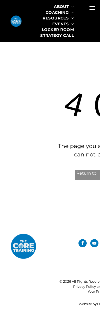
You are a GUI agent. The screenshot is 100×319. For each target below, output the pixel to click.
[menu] (92, 8)
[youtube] (94, 244)
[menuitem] (63, 7)
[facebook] (82, 244)
